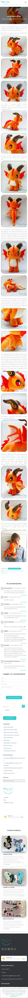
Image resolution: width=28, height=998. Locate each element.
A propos (6, 797)
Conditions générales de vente (11, 975)
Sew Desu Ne (10, 157)
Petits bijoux (7, 740)
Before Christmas (8, 919)
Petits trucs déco (8, 745)
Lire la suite (7, 864)
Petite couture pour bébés (10, 729)
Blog (5, 800)
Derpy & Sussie (7, 854)
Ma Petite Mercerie (8, 456)
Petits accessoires (8, 737)
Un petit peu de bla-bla (9, 750)
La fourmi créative (20, 456)
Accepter (13, 994)
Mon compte (5, 969)
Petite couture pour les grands (11, 735)
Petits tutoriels (7, 748)
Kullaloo (3, 457)
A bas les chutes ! (8, 770)
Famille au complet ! (9, 887)
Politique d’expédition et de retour (12, 979)
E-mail (7, 710)
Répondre (23, 595)
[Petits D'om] (6, 2)
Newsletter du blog (8, 802)
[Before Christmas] (14, 908)
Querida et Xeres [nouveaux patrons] (13, 767)
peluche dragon (19, 570)
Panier (3, 972)
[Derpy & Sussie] (14, 843)
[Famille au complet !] (14, 876)
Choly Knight (7, 570)
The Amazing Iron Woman (12, 661)
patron (5, 156)
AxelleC (6, 613)
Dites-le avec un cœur (9, 773)
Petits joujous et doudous (14, 568)
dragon (13, 570)
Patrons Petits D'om (8, 727)
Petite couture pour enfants (11, 732)
